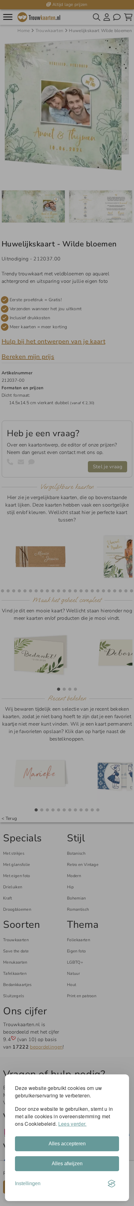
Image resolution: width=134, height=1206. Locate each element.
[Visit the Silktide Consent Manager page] (111, 1183)
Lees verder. (72, 1123)
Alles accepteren (67, 1143)
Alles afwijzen (67, 1163)
